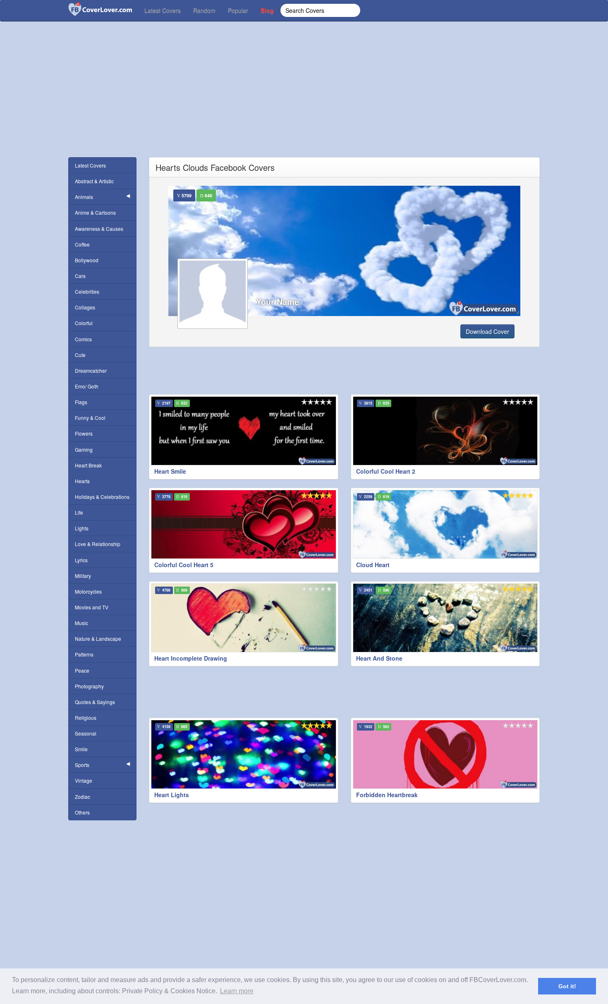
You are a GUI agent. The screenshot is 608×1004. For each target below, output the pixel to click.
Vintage (83, 780)
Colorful (84, 322)
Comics (83, 339)
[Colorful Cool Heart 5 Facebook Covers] (243, 524)
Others (82, 812)
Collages (85, 307)
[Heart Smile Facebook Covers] (243, 430)
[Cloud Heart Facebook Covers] (445, 524)
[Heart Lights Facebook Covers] (243, 754)
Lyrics (81, 559)
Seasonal (85, 733)
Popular (238, 10)
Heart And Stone (379, 658)
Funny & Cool (90, 417)
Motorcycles (88, 591)
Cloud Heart (373, 565)
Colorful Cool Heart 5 (183, 565)
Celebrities (87, 291)
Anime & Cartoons (95, 212)
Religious (85, 717)
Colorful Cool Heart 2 (385, 471)
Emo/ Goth (86, 386)
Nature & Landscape (98, 638)
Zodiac (82, 796)
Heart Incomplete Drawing (190, 658)
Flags (81, 401)
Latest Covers (162, 10)
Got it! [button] (567, 986)
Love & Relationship (97, 543)
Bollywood (86, 260)
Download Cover (487, 331)
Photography (89, 686)
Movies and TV (91, 607)
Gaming (84, 449)
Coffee (82, 244)
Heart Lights (171, 795)
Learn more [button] (237, 990)
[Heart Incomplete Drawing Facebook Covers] (243, 617)
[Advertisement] (304, 99)
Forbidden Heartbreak (387, 795)
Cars (80, 275)
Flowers (84, 433)
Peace (82, 670)
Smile (81, 748)
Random (204, 10)
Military (83, 575)
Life (79, 512)
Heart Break (88, 465)
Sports (82, 764)
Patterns (84, 654)
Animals (84, 196)
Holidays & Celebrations (102, 496)
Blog (267, 10)
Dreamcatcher (91, 370)
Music (81, 622)
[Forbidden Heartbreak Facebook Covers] (445, 754)
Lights (82, 528)
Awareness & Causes (99, 228)
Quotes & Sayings (95, 701)
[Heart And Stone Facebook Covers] (445, 617)
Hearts (82, 480)
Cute (80, 354)
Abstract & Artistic (94, 181)
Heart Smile (170, 471)
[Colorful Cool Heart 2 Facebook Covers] (445, 430)
